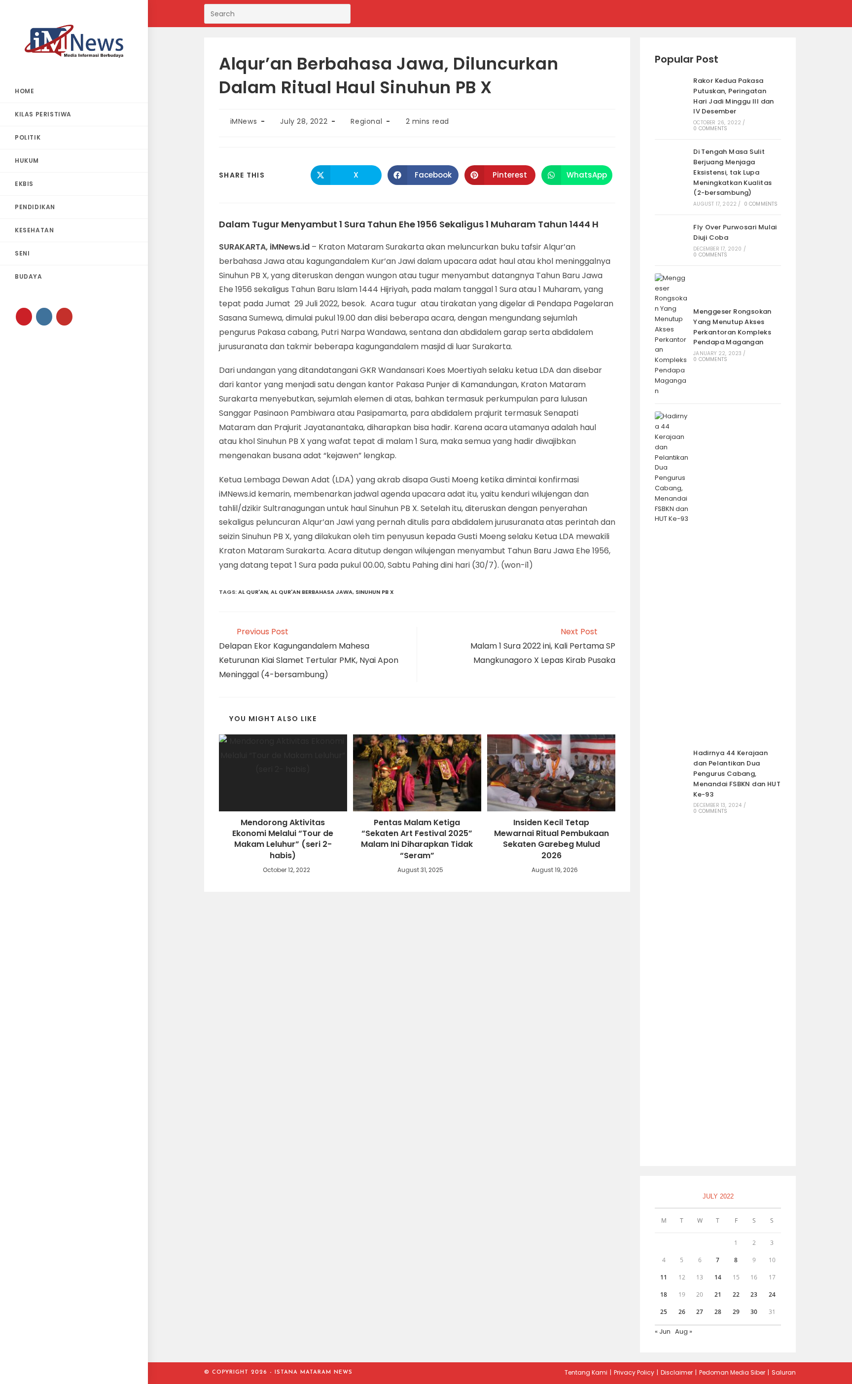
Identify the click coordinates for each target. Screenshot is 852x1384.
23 (753, 1294)
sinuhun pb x (374, 592)
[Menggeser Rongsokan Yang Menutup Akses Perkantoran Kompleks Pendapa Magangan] (671, 335)
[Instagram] (44, 317)
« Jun (663, 1331)
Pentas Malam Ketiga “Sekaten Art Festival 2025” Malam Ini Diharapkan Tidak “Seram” (417, 839)
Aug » (683, 1331)
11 (663, 1277)
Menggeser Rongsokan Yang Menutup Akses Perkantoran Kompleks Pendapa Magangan (732, 327)
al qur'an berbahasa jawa (312, 592)
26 (681, 1312)
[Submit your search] (341, 12)
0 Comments (710, 128)
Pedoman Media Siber (732, 1372)
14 (717, 1277)
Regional (366, 121)
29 (736, 1312)
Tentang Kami (586, 1372)
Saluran (784, 1372)
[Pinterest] (24, 317)
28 (717, 1312)
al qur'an (253, 592)
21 (717, 1294)
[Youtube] (64, 317)
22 (736, 1294)
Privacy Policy (634, 1372)
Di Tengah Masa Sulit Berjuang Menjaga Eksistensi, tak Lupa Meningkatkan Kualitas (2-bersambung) (732, 172)
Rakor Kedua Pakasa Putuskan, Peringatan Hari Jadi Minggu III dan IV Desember (733, 96)
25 (663, 1312)
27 (699, 1312)
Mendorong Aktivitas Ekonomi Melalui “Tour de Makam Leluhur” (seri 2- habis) (282, 839)
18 (663, 1294)
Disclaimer (677, 1372)
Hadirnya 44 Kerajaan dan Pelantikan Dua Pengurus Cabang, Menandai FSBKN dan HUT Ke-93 (737, 773)
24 (772, 1294)
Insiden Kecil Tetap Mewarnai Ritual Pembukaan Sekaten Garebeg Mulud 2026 (551, 839)
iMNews (243, 121)
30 (753, 1312)
